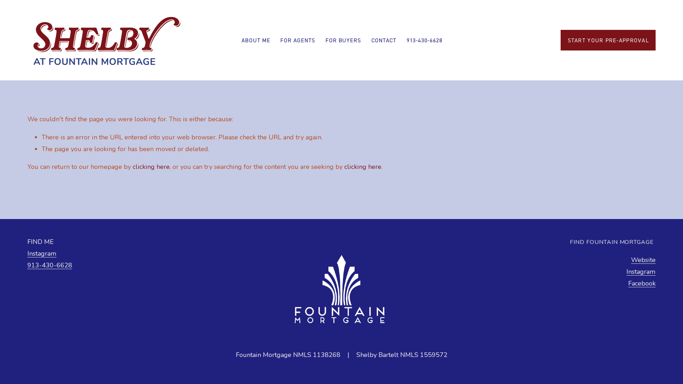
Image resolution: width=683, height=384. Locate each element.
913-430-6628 (425, 40)
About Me (256, 40)
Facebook (642, 283)
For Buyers (343, 40)
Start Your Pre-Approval (608, 40)
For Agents (297, 40)
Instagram (42, 253)
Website (643, 260)
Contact (383, 40)
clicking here (151, 166)
